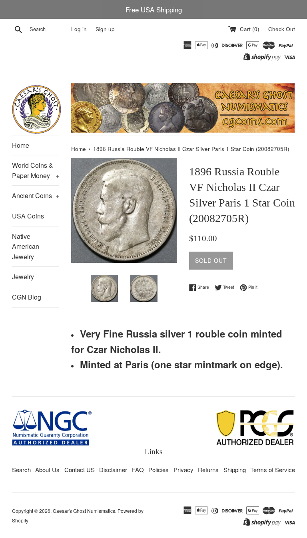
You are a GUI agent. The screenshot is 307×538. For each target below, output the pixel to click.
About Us (47, 469)
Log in (79, 29)
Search (21, 469)
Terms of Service (272, 469)
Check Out (281, 29)
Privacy (183, 469)
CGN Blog (26, 297)
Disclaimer (113, 469)
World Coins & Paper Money (35, 170)
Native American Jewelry (25, 246)
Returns (208, 469)
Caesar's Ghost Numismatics (84, 510)
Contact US (79, 469)
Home (20, 145)
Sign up (105, 29)
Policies (158, 469)
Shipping (234, 469)
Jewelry (23, 276)
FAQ (138, 469)
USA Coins (28, 215)
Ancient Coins (35, 195)
